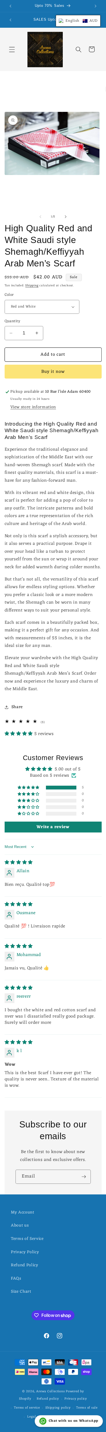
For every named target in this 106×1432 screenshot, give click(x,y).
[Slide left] (40, 217)
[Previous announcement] (11, 6)
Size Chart (21, 1291)
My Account (22, 1212)
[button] (11, 49)
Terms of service (27, 1408)
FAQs (16, 1278)
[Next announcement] (96, 6)
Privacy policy (75, 1399)
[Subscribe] (83, 1177)
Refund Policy (24, 1265)
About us (20, 1225)
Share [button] (17, 707)
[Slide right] (65, 217)
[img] (19, 862)
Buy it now (53, 372)
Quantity (12, 321)
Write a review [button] (52, 827)
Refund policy (48, 1399)
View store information (33, 407)
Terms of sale (87, 1408)
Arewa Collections (50, 1391)
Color (9, 295)
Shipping (31, 285)
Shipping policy (58, 1408)
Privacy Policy (25, 1252)
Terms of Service (27, 1239)
